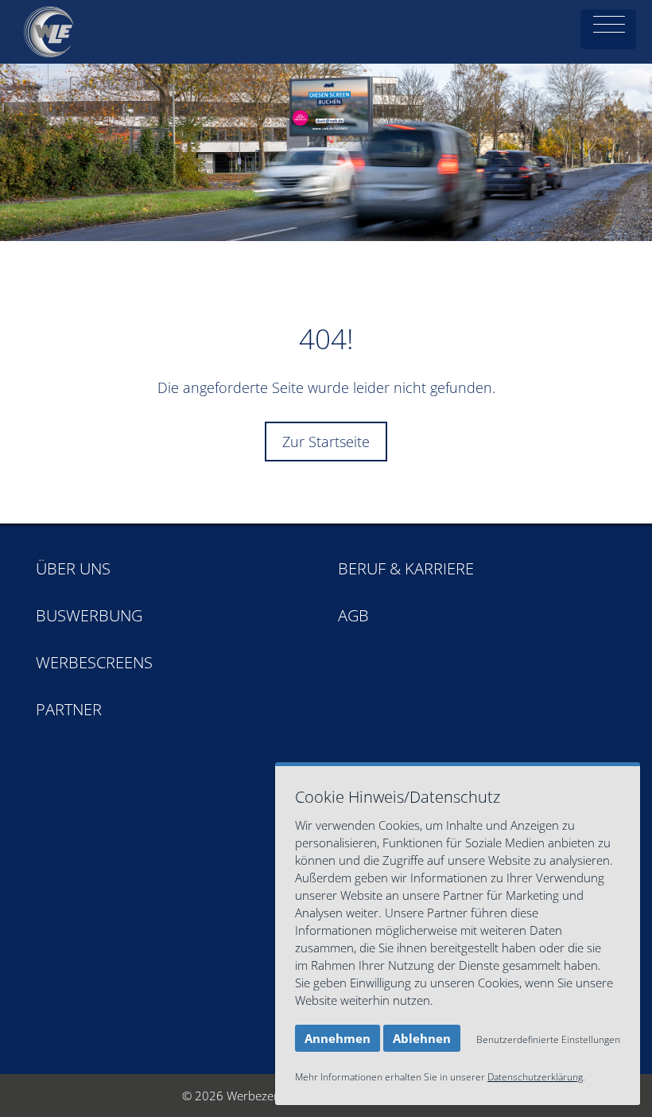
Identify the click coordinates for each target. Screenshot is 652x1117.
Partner (69, 709)
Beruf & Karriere (406, 568)
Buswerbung (89, 615)
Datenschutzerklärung (535, 1077)
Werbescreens (94, 662)
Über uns (73, 568)
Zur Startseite (326, 441)
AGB (353, 615)
